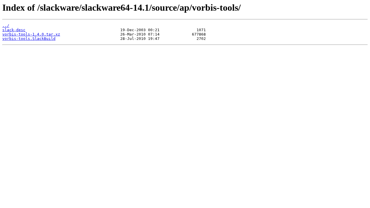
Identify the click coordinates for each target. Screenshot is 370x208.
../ (5, 25)
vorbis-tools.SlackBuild (29, 38)
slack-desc (13, 30)
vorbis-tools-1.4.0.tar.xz (31, 34)
